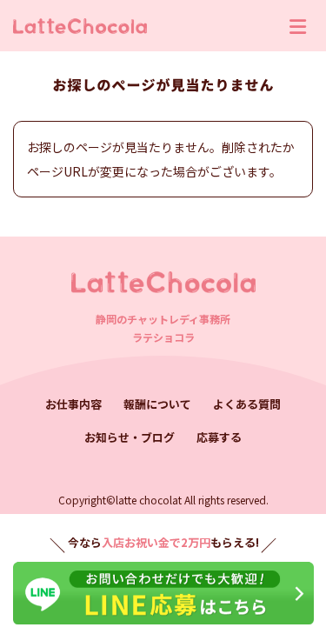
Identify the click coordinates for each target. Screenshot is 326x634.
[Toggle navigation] (298, 25)
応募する (219, 437)
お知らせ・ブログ (129, 437)
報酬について (157, 404)
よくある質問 (247, 404)
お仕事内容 (73, 404)
